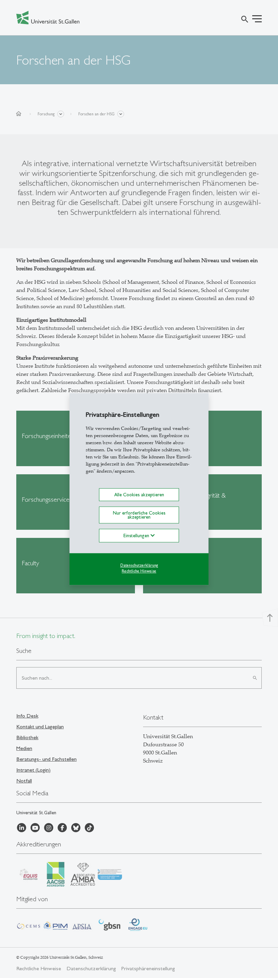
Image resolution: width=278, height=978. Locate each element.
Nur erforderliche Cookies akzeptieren (139, 515)
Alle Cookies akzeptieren (139, 494)
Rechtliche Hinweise (139, 571)
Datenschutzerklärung (139, 565)
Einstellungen (137, 536)
